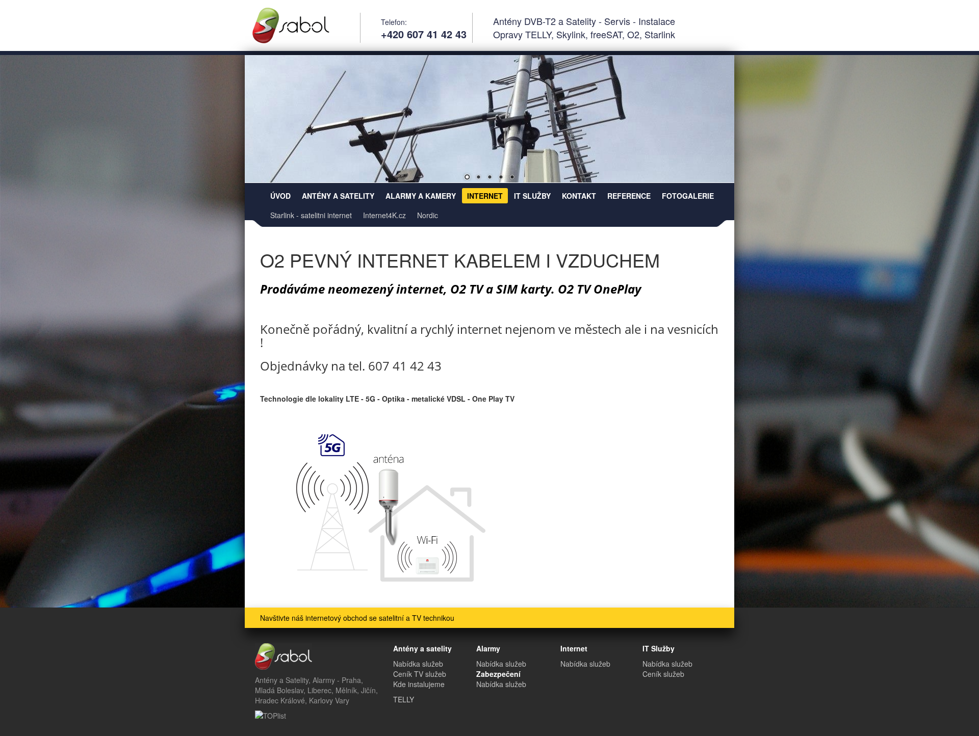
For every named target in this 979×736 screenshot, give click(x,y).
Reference (629, 196)
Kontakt (579, 196)
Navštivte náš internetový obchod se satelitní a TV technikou (357, 618)
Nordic (427, 215)
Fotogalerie (688, 196)
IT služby (532, 196)
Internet (485, 196)
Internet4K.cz (384, 215)
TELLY (403, 699)
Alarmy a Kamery (420, 196)
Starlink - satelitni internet (311, 215)
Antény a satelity (338, 196)
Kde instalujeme (419, 684)
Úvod (280, 196)
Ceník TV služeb (419, 674)
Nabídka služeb (418, 664)
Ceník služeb (663, 674)
